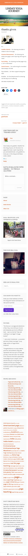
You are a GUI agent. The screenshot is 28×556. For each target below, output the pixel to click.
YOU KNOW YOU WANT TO (11, 295)
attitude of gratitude (10, 104)
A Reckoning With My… (14, 388)
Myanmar (5, 461)
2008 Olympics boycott (9, 423)
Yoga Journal (14, 484)
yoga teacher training (13, 489)
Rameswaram (6, 463)
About (5, 200)
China (16, 434)
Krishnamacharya (9, 446)
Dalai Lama (20, 434)
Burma (8, 434)
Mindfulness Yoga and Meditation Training (12, 457)
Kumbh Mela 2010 (15, 450)
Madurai (13, 452)
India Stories (7, 204)
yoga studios (14, 486)
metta (10, 455)
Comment (19, 187)
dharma (11, 436)
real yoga (12, 466)
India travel (8, 441)
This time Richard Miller (15, 390)
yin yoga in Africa (10, 477)
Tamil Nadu (20, 470)
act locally (17, 423)
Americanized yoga (11, 425)
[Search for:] (14, 286)
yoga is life (7, 484)
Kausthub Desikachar (8, 444)
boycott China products (8, 430)
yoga (6, 107)
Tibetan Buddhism (18, 472)
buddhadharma (7, 432)
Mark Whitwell (18, 452)
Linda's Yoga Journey (14, 10)
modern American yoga (9, 459)
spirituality (20, 468)
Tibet (12, 472)
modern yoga (20, 459)
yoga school (20, 484)
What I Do (6, 208)
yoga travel (21, 492)
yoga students (7, 486)
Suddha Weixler (5, 49)
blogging (15, 428)
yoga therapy (15, 492)
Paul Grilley (4, 61)
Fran (11, 138)
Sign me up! (8, 310)
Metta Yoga (15, 455)
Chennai (12, 434)
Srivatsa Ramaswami (7, 54)
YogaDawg (16, 480)
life (19, 450)
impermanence (6, 439)
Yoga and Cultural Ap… (14, 382)
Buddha (18, 104)
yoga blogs (10, 480)
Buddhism (15, 432)
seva (23, 466)
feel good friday (16, 436)
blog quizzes (20, 428)
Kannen (18, 441)
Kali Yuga (15, 441)
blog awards (10, 428)
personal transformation (19, 461)
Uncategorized (19, 474)
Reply (5, 161)
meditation (6, 455)
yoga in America (11, 482)
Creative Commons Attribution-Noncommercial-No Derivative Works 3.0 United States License (13, 540)
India (12, 439)
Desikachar (6, 436)
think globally (7, 472)
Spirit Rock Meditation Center (10, 468)
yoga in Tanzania (20, 482)
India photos (18, 439)
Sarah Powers (5, 66)
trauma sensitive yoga (9, 474)
